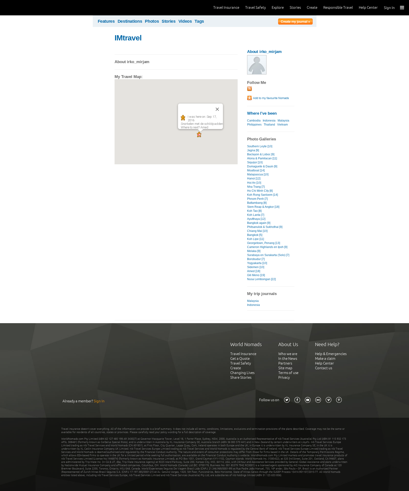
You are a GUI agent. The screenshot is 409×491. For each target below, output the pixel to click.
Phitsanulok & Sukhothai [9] (264, 227)
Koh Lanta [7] (255, 215)
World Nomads (25, 7)
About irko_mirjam (264, 51)
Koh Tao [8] (254, 211)
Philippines (254, 124)
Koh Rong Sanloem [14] (262, 194)
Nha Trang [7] (256, 186)
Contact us (323, 368)
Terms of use (288, 373)
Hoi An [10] (254, 182)
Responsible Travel (338, 7)
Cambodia (254, 120)
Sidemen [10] (255, 267)
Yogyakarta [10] (257, 263)
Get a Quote (240, 358)
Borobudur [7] (256, 259)
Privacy (284, 377)
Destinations (130, 21)
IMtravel (128, 38)
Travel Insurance (226, 7)
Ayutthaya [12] (256, 219)
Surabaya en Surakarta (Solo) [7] (268, 255)
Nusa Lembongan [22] (261, 279)
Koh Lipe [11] (255, 239)
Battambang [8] (257, 202)
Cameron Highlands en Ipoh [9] (267, 247)
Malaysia (283, 120)
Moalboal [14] (256, 170)
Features (106, 21)
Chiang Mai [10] (257, 231)
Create (312, 7)
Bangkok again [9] (258, 223)
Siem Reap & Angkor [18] (263, 207)
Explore (278, 7)
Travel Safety (255, 7)
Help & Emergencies (331, 354)
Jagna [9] (253, 150)
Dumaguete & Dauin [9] (262, 166)
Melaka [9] (253, 251)
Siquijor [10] (254, 162)
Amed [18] (253, 271)
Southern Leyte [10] (259, 146)
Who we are (287, 354)
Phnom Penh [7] (257, 198)
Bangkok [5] (254, 235)
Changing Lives (242, 373)
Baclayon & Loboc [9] (260, 154)
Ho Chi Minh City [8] (260, 190)
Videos (185, 21)
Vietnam (282, 124)
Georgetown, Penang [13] (263, 243)
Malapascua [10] (257, 174)
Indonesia (269, 120)
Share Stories (240, 377)
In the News (287, 358)
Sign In (389, 8)
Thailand (269, 124)
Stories (295, 7)
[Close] (217, 109)
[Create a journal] (295, 22)
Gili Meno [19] (256, 275)
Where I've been (262, 113)
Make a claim (325, 358)
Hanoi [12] (253, 178)
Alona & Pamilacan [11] (262, 158)
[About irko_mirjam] (257, 73)
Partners (285, 363)
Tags (199, 21)
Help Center (368, 7)
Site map (285, 368)
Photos (152, 21)
